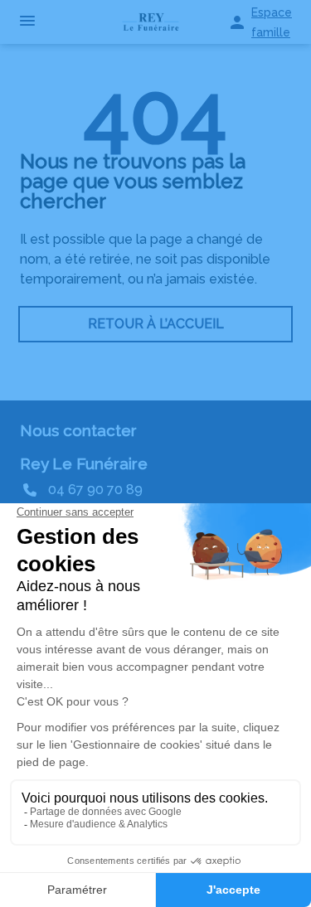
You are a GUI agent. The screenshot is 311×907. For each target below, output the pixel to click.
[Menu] (27, 22)
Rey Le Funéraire (84, 463)
